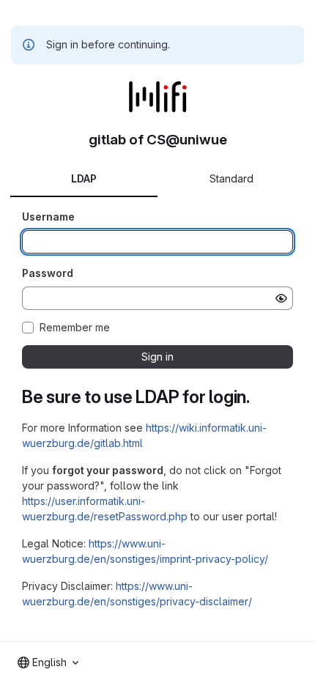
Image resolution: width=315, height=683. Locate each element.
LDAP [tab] (84, 178)
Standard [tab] (231, 178)
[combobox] (48, 662)
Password (47, 273)
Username (48, 216)
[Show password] (281, 298)
